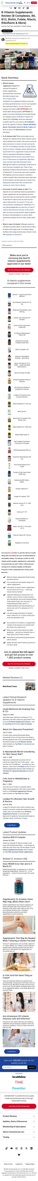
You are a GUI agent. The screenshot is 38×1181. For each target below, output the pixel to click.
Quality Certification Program (20, 117)
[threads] (21, 1148)
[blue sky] (19, 1154)
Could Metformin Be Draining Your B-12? (15, 34)
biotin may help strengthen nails (13, 167)
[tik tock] (7, 1148)
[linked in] (31, 1148)
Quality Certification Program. (18, 818)
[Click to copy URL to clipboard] (23, 8)
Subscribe (32, 1067)
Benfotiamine (20, 130)
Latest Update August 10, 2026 (16, 43)
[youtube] (12, 1148)
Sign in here (25, 274)
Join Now (34, 2)
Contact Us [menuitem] (19, 1164)
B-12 (4, 130)
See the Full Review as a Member (19, 270)
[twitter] (26, 1148)
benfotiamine (23, 170)
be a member (12, 553)
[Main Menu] (2, 2)
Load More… (12, 825)
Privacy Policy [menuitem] (29, 1164)
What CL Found (18, 106)
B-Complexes (29, 122)
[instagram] (16, 1148)
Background (6, 183)
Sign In (28, 2)
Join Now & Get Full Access (19, 1106)
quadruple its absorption (14, 234)
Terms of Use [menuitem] (8, 1164)
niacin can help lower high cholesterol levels (17, 162)
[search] (25, 2)
